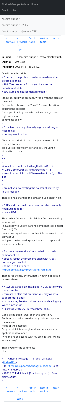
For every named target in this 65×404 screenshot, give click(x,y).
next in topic (44, 40)
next (54, 38)
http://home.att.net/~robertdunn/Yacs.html (26, 269)
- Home (20, 4)
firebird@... (9, 362)
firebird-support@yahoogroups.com (30, 366)
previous (10, 42)
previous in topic (22, 45)
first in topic (32, 40)
